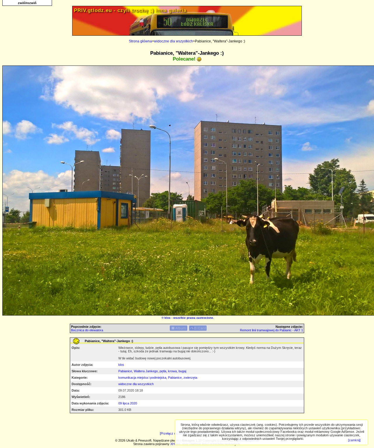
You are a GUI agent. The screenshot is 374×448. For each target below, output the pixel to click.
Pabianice (125, 371)
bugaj (182, 371)
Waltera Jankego (146, 371)
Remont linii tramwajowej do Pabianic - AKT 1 (271, 330)
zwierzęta (190, 377)
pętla (163, 371)
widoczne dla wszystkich (173, 41)
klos (168, 317)
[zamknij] (354, 440)
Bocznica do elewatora (87, 330)
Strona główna (140, 41)
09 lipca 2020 (127, 403)
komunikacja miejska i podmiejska (142, 377)
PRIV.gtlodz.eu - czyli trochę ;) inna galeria (130, 10)
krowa (172, 371)
